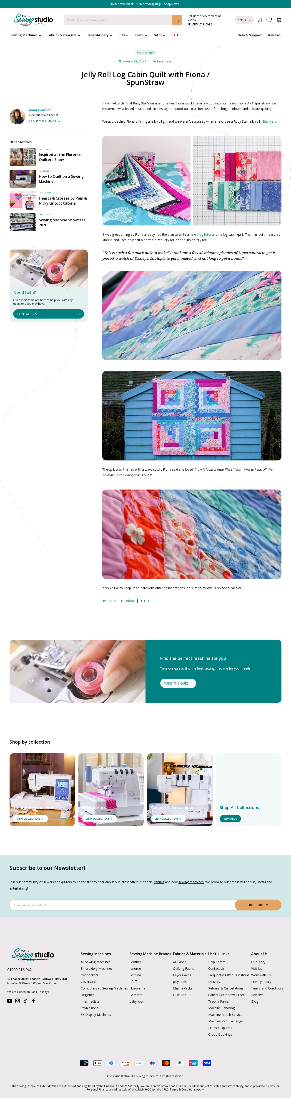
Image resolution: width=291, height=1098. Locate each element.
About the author (42, 121)
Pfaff (133, 981)
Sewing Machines (24, 35)
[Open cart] (278, 20)
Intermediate (90, 1001)
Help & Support (250, 35)
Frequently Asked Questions (228, 975)
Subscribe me (258, 905)
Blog (254, 1001)
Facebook (128, 600)
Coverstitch (89, 981)
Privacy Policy (261, 981)
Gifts (158, 35)
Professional (90, 1008)
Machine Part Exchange (225, 1021)
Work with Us (261, 975)
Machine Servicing (221, 1008)
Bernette (136, 995)
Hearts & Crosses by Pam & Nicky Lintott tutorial (63, 201)
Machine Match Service (225, 1014)
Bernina (135, 975)
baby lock (136, 1001)
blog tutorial (206, 234)
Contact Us (216, 968)
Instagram (109, 600)
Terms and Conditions (267, 988)
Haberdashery (97, 35)
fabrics (159, 882)
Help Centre (217, 962)
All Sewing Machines (95, 962)
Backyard (269, 121)
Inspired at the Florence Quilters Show (60, 157)
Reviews (274, 35)
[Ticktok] (25, 1002)
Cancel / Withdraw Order (226, 995)
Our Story (258, 962)
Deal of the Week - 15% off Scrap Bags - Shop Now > (145, 4)
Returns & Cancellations (225, 988)
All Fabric (179, 962)
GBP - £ (242, 20)
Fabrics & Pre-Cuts (62, 35)
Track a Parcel (218, 1001)
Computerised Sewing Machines (104, 988)
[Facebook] (33, 1002)
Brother (135, 962)
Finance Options (220, 1028)
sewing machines (191, 882)
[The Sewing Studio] (33, 20)
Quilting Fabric (183, 968)
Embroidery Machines (97, 968)
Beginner (87, 995)
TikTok (144, 600)
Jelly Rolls (180, 981)
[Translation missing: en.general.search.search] (177, 20)
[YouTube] (9, 1002)
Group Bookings (220, 1034)
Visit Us (256, 968)
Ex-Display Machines (96, 1014)
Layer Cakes (182, 975)
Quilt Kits (179, 995)
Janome (135, 968)
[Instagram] (17, 1002)
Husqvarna (137, 988)
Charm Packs (182, 988)
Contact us (27, 314)
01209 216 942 (19, 969)
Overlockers (89, 975)
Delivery (214, 981)
